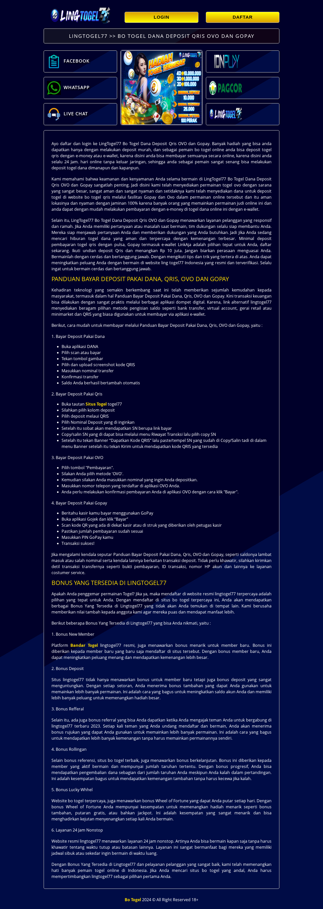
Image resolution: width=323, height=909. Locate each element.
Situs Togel (96, 404)
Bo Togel (133, 899)
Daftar (243, 17)
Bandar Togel (84, 645)
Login (161, 17)
